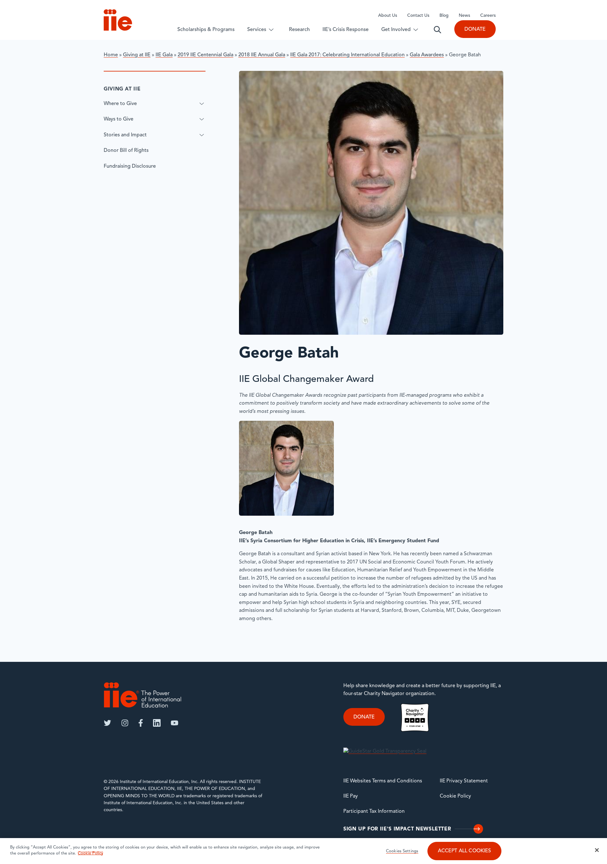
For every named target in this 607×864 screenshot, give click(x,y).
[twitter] (107, 723)
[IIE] (142, 695)
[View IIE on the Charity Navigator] (415, 717)
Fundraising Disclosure (130, 166)
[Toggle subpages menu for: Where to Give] (201, 103)
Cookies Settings (402, 851)
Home (111, 55)
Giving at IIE (136, 55)
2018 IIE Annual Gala (261, 55)
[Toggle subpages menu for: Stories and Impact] (201, 135)
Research (299, 29)
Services (256, 29)
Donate (475, 29)
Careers (488, 15)
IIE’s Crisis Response (345, 29)
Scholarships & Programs (206, 29)
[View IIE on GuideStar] (384, 751)
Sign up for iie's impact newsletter (397, 829)
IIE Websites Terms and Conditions (382, 781)
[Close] (597, 850)
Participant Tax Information (374, 811)
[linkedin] (157, 723)
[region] (303, 851)
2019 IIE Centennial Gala (205, 55)
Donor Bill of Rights (126, 150)
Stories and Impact (125, 134)
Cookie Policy (455, 796)
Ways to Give (118, 119)
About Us (387, 15)
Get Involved (396, 29)
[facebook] (140, 723)
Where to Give (120, 103)
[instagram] (124, 723)
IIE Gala (164, 55)
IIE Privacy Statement (464, 781)
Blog (444, 15)
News (464, 15)
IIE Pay (350, 796)
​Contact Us (418, 15)
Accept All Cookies (464, 851)
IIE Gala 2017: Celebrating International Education (347, 55)
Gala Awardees (427, 55)
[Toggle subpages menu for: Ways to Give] (201, 119)
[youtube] (174, 723)
